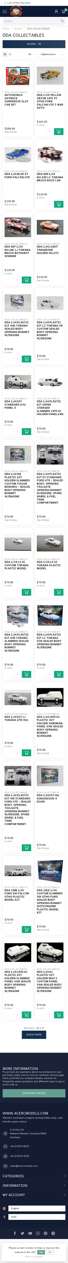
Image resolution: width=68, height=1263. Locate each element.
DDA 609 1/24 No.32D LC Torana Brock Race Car (50, 177)
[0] (63, 11)
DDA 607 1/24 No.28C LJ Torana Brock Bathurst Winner (17, 251)
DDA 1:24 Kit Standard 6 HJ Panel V (15, 404)
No (50, 1252)
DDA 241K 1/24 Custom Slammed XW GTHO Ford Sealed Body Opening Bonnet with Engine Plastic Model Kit (50, 901)
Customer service (34, 1093)
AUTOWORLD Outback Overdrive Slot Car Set (16, 99)
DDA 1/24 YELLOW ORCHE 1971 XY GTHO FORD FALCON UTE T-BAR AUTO (50, 101)
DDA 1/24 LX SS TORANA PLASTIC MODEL (49, 565)
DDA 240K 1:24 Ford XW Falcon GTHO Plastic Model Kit (17, 895)
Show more (34, 1034)
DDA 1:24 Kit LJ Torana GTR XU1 (16, 718)
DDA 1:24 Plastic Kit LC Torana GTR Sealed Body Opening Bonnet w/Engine (49, 641)
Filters (32, 44)
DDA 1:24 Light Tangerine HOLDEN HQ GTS (48, 249)
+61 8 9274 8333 (19, 1146)
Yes (41, 1252)
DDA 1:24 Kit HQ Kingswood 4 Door (48, 798)
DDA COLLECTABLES (38, 28)
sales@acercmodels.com (23, 1166)
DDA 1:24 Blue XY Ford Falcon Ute (17, 175)
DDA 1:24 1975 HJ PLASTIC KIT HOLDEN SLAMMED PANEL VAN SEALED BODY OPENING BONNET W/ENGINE (18, 981)
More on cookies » (34, 1256)
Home (6, 28)
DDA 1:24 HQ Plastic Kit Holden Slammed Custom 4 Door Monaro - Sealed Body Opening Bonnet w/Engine (17, 485)
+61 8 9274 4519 (19, 1156)
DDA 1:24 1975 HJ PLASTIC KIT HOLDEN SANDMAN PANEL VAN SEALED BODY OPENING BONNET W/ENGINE (50, 726)
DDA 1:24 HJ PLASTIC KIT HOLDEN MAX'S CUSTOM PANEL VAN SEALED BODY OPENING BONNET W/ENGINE (49, 981)
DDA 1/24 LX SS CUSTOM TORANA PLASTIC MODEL (17, 565)
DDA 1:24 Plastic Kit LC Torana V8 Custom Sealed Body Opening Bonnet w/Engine (49, 330)
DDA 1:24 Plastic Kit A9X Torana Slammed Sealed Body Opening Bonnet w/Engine (17, 642)
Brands (18, 28)
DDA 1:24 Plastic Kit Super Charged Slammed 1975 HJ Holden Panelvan (50, 408)
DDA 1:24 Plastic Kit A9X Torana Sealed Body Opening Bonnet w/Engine (17, 329)
